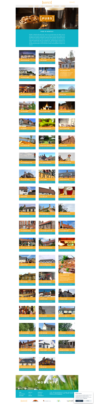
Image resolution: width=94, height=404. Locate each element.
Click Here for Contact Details (26, 62)
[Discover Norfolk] (24, 401)
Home (20, 392)
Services (30, 395)
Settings (87, 400)
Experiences (49, 6)
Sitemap (63, 6)
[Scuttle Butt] (47, 401)
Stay (42, 6)
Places (37, 6)
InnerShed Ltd (59, 394)
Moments (56, 6)
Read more (85, 398)
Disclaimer (21, 395)
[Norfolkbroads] (35, 401)
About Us (30, 392)
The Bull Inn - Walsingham (27, 245)
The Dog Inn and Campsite (66, 313)
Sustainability (41, 395)
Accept (79, 400)
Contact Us (40, 392)
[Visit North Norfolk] (58, 401)
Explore (31, 6)
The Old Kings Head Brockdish (47, 125)
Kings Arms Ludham (47, 176)
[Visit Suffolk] (70, 401)
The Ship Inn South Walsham (66, 142)
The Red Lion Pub (47, 193)
